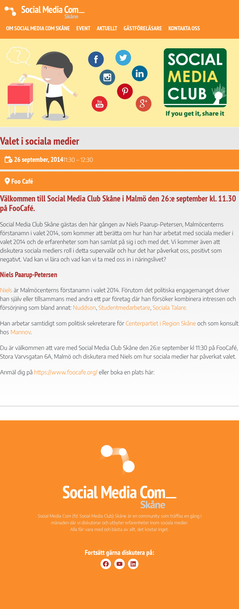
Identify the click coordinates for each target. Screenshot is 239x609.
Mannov (20, 331)
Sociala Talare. (170, 307)
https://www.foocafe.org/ (65, 372)
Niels (6, 289)
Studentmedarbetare (124, 307)
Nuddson (84, 307)
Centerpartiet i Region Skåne (161, 323)
